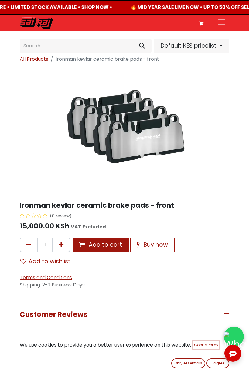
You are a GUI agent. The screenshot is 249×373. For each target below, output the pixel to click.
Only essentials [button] (188, 363)
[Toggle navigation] (221, 23)
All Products (34, 59)
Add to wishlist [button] (49, 261)
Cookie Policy (206, 344)
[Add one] (61, 245)
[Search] (142, 46)
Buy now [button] (155, 245)
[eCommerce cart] (201, 23)
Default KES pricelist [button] (189, 46)
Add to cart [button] (104, 245)
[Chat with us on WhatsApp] (234, 337)
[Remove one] (29, 245)
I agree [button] (218, 363)
